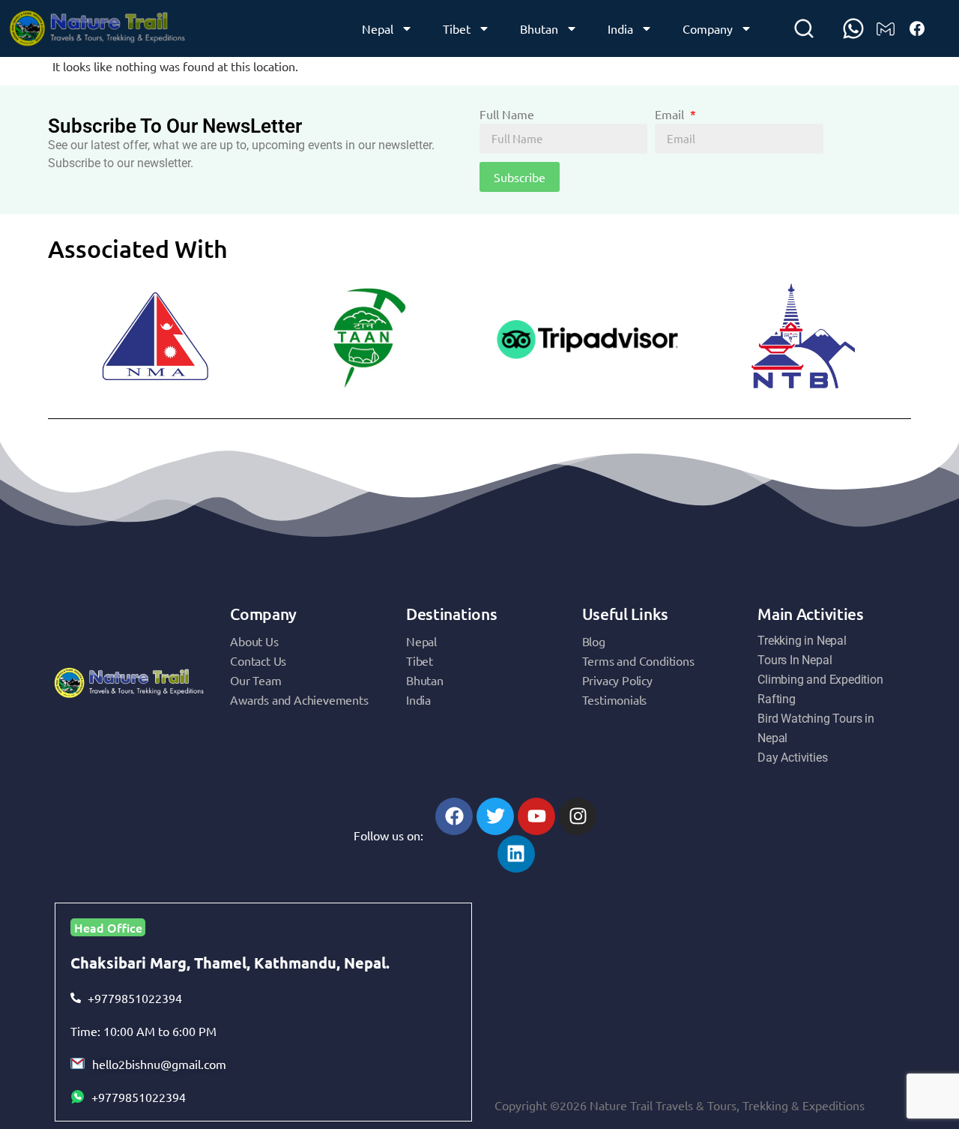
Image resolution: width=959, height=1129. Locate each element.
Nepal (377, 28)
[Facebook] (454, 816)
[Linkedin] (516, 854)
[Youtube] (536, 816)
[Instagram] (577, 816)
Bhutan (539, 28)
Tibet (457, 28)
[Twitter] (495, 816)
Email (671, 114)
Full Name (507, 114)
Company (708, 28)
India (620, 28)
